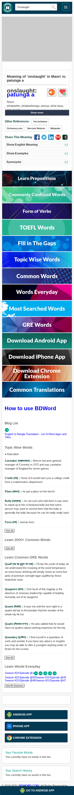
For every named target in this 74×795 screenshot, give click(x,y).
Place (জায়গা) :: (14, 491)
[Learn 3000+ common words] (37, 282)
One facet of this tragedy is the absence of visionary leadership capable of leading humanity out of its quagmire (34, 593)
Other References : (17, 121)
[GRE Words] (37, 331)
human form (19, 522)
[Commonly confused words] (37, 201)
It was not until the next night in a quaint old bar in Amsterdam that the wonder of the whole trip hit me (34, 610)
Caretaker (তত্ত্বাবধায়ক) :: (19, 460)
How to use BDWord (30, 408)
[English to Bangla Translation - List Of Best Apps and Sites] (7, 431)
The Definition (40, 121)
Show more (37, 112)
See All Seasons (14, 685)
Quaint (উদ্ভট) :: (14, 606)
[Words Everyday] (37, 299)
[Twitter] (44, 138)
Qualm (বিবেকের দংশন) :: (18, 623)
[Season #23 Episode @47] (55, 674)
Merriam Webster (36, 128)
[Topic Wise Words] (37, 266)
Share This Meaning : (19, 137)
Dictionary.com (14, 128)
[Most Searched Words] (37, 315)
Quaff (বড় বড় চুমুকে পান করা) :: (20, 563)
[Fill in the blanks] (37, 250)
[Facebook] (37, 138)
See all (9, 530)
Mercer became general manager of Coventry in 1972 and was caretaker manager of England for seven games (33, 464)
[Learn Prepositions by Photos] (37, 185)
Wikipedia (55, 128)
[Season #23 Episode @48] (50, 674)
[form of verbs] (37, 218)
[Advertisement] (37, 39)
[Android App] (37, 347)
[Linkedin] (51, 138)
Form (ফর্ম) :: (12, 522)
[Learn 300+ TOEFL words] (37, 234)
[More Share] (65, 138)
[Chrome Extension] (37, 380)
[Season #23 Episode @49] (45, 674)
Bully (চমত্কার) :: (14, 500)
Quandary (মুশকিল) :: (17, 637)
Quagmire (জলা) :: (16, 589)
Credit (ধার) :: (13, 478)
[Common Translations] (37, 396)
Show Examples (37, 153)
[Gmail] (58, 138)
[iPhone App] (37, 364)
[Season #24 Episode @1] (36, 674)
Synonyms (37, 161)
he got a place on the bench (30, 491)
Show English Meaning (37, 144)
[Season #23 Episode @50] (41, 674)
